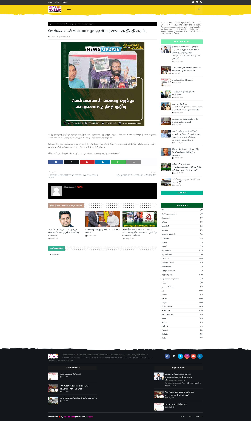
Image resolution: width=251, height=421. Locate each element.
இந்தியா (182, 222)
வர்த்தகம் (182, 283)
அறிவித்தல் (182, 210)
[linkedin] (200, 356)
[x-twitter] (197, 2)
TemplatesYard (69, 417)
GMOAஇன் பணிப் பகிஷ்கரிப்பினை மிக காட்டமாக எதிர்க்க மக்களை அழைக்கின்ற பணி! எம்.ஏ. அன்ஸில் (139, 232)
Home (50, 2)
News (182, 318)
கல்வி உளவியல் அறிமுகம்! (182, 80)
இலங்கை (182, 230)
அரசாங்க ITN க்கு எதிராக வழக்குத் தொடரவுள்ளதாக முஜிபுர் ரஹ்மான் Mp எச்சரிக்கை (63, 232)
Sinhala (182, 334)
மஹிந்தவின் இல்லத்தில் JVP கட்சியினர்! (183, 93)
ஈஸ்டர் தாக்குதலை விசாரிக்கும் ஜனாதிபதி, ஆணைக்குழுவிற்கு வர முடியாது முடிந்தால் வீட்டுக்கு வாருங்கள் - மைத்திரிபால (186, 135)
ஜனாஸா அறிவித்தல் (182, 287)
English (182, 303)
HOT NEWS (182, 310)
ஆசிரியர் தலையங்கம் (182, 214)
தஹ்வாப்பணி (182, 267)
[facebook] (193, 2)
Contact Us (199, 417)
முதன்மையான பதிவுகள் (182, 279)
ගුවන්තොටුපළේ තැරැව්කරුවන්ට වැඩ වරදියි (186, 181)
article (182, 299)
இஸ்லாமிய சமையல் (182, 234)
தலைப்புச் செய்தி (182, 263)
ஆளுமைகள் (182, 218)
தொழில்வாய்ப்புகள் (182, 271)
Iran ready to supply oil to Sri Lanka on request (102, 231)
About (57, 2)
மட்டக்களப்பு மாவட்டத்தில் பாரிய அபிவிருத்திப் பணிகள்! (185, 120)
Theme (90, 417)
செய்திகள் (182, 258)
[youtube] (193, 356)
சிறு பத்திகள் (182, 250)
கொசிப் (182, 246)
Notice (182, 322)
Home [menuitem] (68, 9)
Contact (64, 2)
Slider (182, 338)
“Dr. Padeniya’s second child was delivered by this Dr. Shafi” (186, 69)
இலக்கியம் (182, 226)
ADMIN (53, 36)
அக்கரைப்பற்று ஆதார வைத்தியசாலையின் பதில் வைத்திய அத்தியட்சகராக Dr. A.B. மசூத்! (186, 167)
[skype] (180, 356)
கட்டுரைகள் (182, 238)
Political (182, 326)
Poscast (182, 330)
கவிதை (182, 242)
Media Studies (182, 314)
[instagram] (201, 2)
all (182, 291)
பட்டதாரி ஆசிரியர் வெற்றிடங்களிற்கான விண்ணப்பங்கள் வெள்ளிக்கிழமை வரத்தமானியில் (187, 107)
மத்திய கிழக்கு (182, 275)
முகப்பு (52, 24)
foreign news (182, 307)
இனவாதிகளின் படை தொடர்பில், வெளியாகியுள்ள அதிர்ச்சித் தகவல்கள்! (185, 152)
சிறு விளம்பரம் (182, 254)
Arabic (182, 295)
